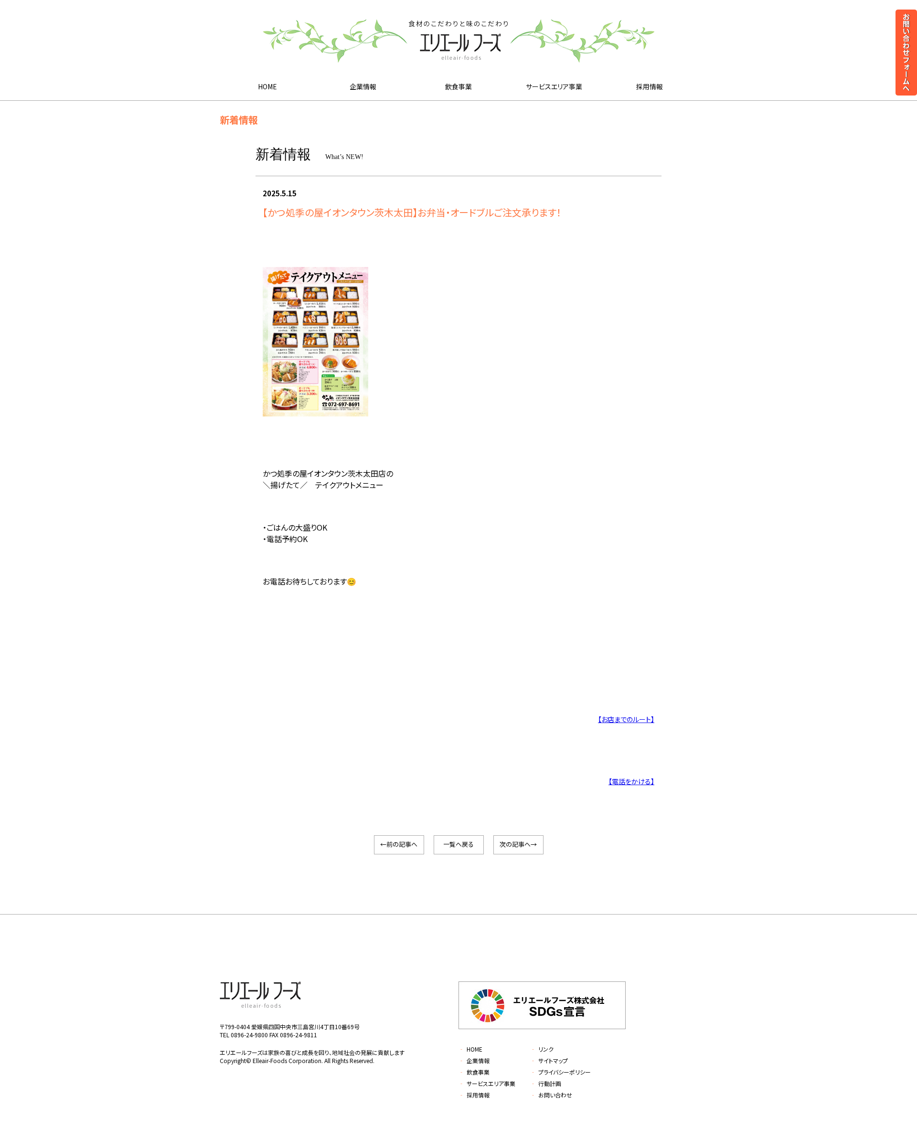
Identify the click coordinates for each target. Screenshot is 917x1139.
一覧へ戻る (458, 844)
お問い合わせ (551, 1095)
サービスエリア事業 (554, 86)
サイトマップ (549, 1060)
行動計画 (545, 1083)
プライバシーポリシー (560, 1072)
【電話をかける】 (631, 781)
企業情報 (363, 86)
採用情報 (649, 86)
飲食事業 (458, 86)
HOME (267, 86)
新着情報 (239, 120)
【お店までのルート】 (626, 719)
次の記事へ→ (518, 844)
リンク (542, 1049)
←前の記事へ (398, 844)
